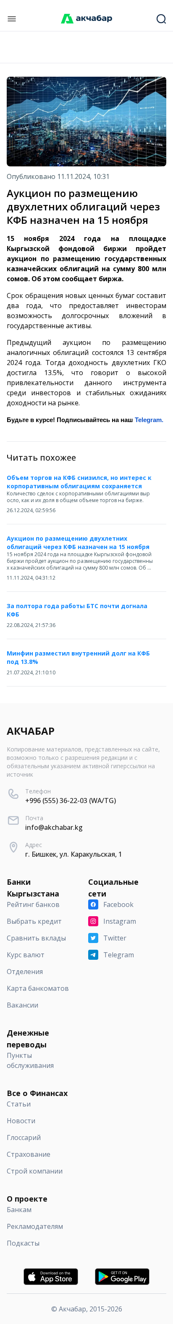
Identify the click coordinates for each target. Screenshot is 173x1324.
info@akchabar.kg (54, 827)
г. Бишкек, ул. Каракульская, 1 (73, 854)
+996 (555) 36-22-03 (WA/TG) (70, 800)
